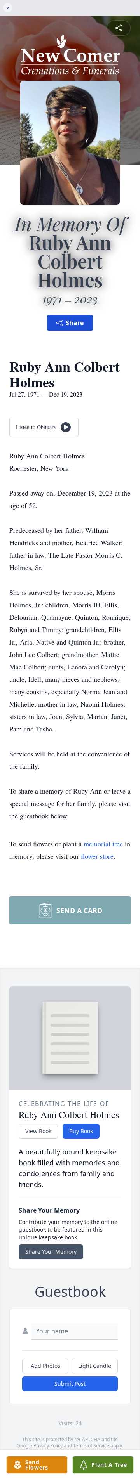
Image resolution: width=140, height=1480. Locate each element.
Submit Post (70, 1383)
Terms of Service (91, 1445)
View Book (38, 1131)
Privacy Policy (48, 1445)
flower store (97, 856)
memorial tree (103, 843)
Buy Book (81, 1131)
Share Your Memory (51, 1251)
